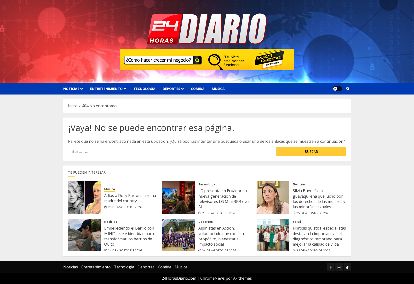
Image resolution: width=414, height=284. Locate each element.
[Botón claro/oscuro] (337, 88)
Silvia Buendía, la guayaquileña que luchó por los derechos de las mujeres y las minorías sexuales (319, 198)
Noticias (71, 88)
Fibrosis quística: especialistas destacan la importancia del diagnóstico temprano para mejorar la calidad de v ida (319, 236)
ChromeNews (212, 278)
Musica (218, 88)
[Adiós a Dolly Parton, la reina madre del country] (84, 197)
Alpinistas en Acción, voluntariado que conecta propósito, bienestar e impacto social (221, 236)
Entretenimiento (106, 88)
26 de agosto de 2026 (125, 207)
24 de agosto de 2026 (125, 251)
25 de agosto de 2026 (219, 213)
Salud (297, 222)
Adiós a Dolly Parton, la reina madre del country (130, 198)
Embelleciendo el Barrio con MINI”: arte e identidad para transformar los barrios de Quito (129, 236)
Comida (198, 88)
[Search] (348, 88)
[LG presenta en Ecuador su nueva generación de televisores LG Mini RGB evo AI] (178, 197)
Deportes (171, 88)
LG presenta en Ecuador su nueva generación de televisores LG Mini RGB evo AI (223, 198)
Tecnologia (144, 88)
